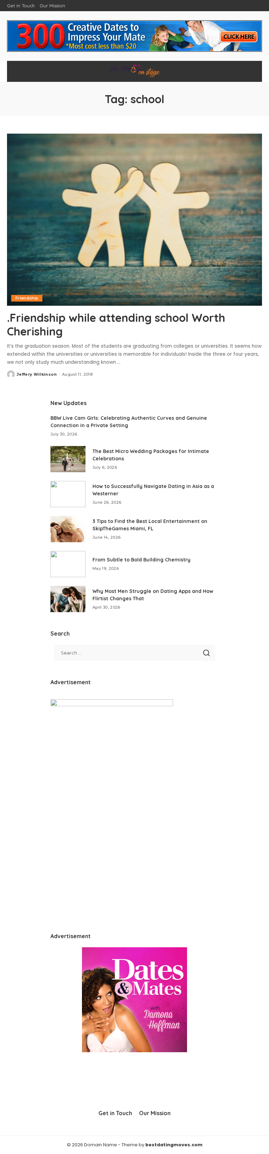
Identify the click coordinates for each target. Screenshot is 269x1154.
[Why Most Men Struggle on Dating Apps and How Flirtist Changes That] (67, 599)
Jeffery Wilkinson (37, 374)
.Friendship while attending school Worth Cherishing (116, 324)
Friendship (26, 298)
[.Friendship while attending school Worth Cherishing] (134, 220)
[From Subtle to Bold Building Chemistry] (67, 564)
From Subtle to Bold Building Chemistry (141, 560)
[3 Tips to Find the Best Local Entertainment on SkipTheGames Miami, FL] (67, 529)
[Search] (251, 71)
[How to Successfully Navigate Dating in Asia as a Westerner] (67, 494)
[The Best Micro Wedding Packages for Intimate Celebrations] (67, 459)
